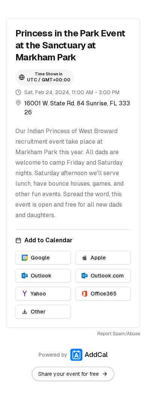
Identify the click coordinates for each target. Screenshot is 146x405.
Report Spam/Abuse (118, 334)
